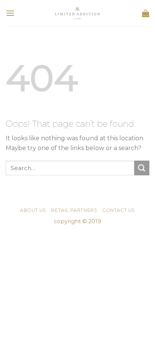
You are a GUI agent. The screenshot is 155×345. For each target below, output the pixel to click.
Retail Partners (74, 210)
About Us (33, 210)
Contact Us (118, 210)
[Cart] (145, 13)
